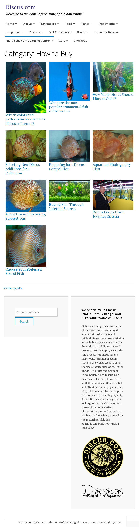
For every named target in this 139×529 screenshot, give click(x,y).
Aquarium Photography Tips (112, 166)
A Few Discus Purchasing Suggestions (26, 216)
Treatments (106, 24)
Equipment (12, 32)
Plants (85, 24)
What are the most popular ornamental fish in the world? (68, 106)
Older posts (13, 288)
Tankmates (48, 24)
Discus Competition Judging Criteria (108, 214)
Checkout (80, 40)
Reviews (34, 32)
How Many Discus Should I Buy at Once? (113, 96)
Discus (27, 24)
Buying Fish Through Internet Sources (66, 206)
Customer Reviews (107, 32)
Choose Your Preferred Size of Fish (24, 271)
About (80, 32)
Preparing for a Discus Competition (67, 166)
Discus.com (20, 7)
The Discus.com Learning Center (27, 40)
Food (68, 24)
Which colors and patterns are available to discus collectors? (25, 119)
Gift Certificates (60, 32)
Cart (62, 40)
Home (9, 24)
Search (24, 321)
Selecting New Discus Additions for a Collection (23, 168)
